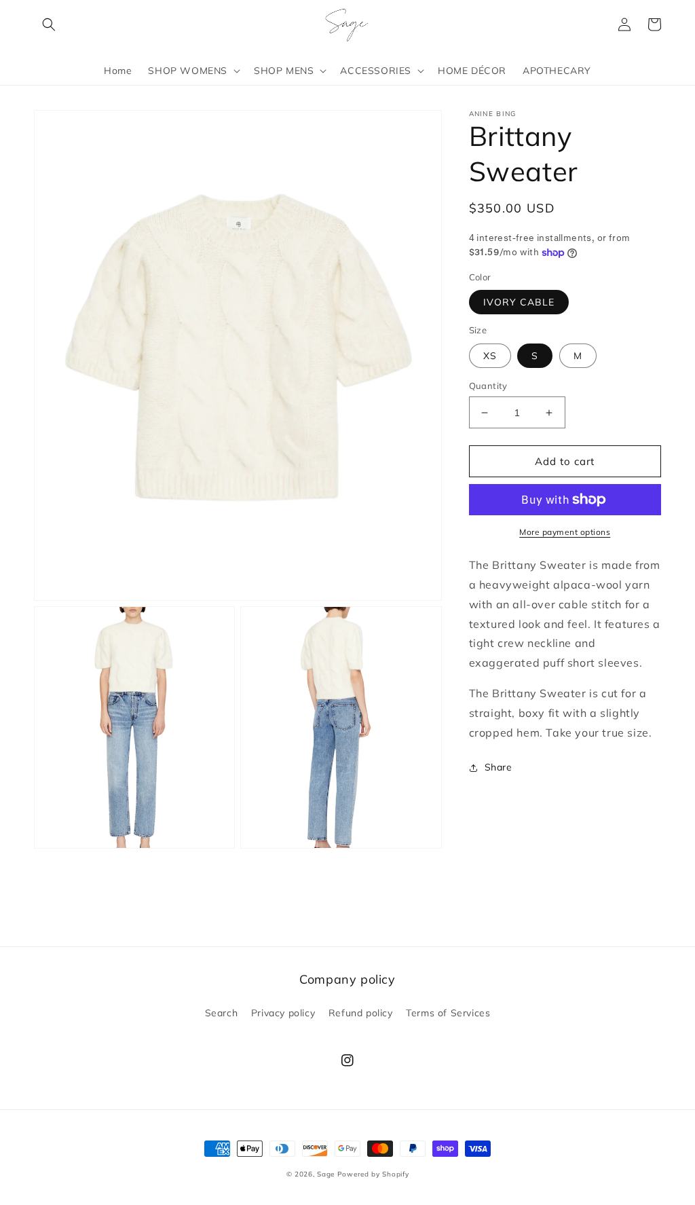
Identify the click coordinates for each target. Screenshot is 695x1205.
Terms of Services (448, 1013)
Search (221, 1013)
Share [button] (498, 767)
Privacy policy (283, 1013)
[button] (49, 24)
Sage (326, 1174)
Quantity (488, 385)
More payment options (564, 532)
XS (490, 356)
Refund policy (360, 1013)
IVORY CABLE (519, 302)
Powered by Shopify (373, 1174)
